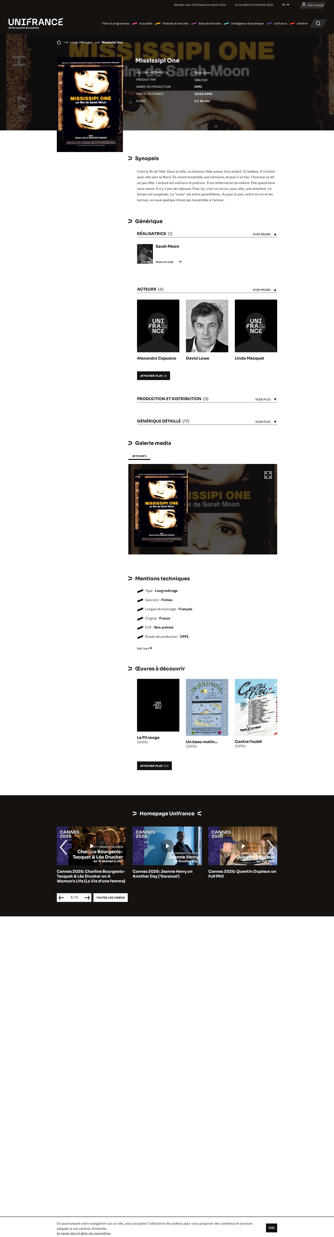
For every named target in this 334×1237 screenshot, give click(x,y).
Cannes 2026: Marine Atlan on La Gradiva (240, 874)
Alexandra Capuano (156, 358)
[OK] (271, 1227)
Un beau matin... (202, 741)
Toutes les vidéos (110, 897)
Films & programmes (115, 23)
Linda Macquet (249, 358)
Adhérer (302, 23)
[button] (268, 475)
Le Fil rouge (148, 737)
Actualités (146, 23)
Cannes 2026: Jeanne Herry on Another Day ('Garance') (87, 874)
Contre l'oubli (248, 741)
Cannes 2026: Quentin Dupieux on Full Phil (166, 874)
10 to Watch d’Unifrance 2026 (254, 5)
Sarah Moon (202, 72)
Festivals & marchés (176, 23)
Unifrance (280, 23)
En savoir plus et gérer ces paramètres (84, 1233)
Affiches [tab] (139, 456)
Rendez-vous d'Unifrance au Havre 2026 (200, 5)
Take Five (200, 79)
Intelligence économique (247, 23)
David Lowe (197, 358)
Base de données (210, 23)
